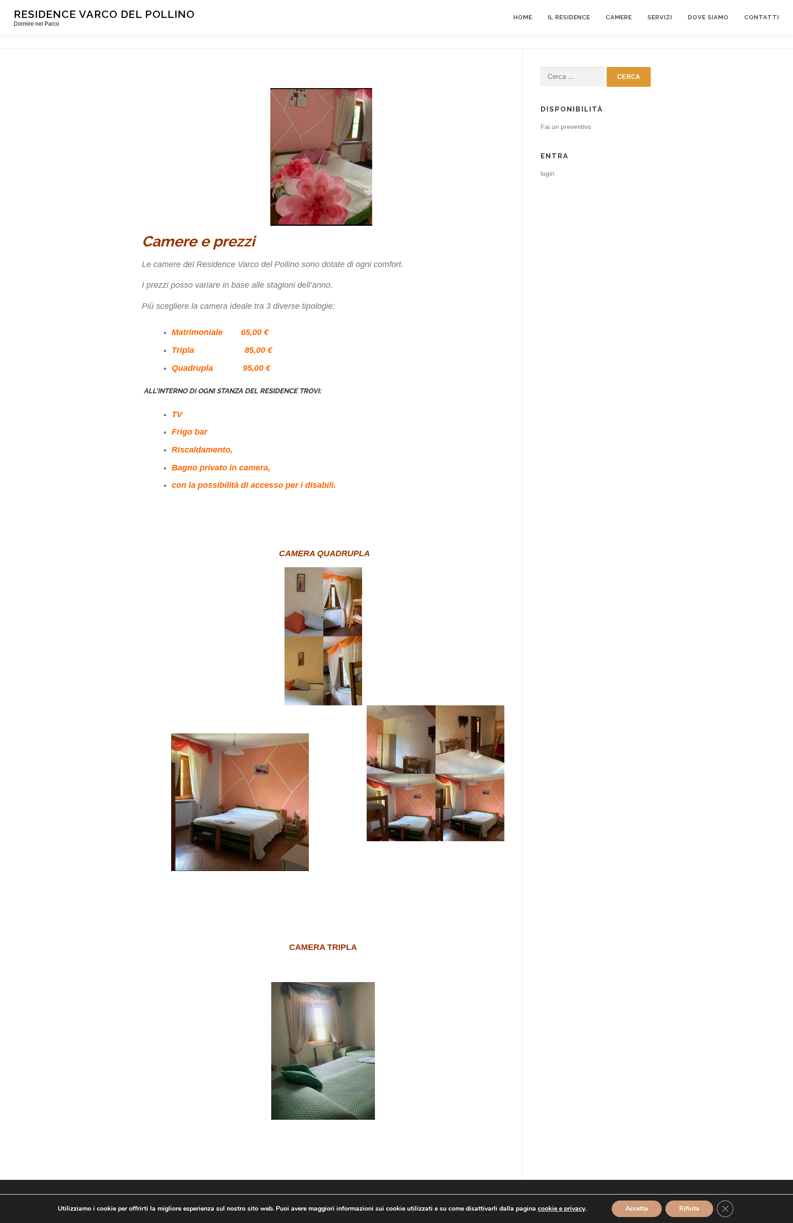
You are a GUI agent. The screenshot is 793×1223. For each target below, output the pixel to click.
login (547, 173)
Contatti (761, 17)
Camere (619, 17)
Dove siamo (708, 17)
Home (523, 17)
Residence (278, 391)
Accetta (636, 1208)
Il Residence (569, 17)
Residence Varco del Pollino (104, 14)
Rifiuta (689, 1208)
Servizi (660, 17)
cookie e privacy (561, 1209)
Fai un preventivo (566, 126)
